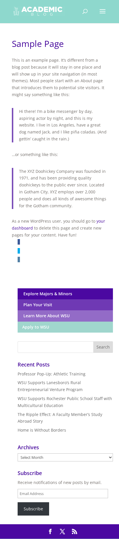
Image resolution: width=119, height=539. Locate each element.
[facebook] (19, 242)
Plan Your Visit (36, 304)
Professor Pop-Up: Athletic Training (51, 374)
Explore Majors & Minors (46, 293)
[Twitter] (19, 251)
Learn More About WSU (45, 315)
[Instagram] (19, 259)
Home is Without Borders (42, 430)
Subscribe (33, 509)
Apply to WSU (35, 327)
